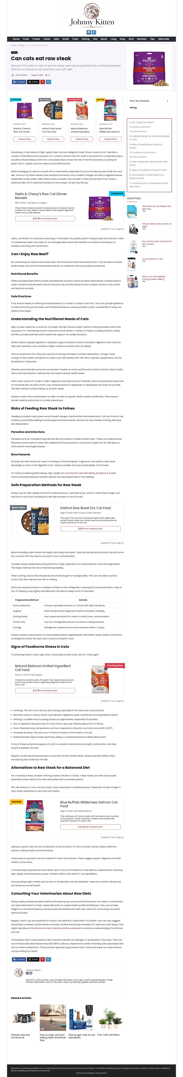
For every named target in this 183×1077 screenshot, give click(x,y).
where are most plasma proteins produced (57, 928)
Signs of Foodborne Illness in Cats (149, 169)
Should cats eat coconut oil (20, 1036)
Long (113, 38)
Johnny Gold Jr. (21, 75)
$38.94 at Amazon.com (90, 528)
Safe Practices (140, 131)
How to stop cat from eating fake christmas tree (53, 1037)
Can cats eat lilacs (108, 1034)
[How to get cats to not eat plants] (82, 1006)
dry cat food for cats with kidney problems (83, 473)
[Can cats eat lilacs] (110, 1006)
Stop (122, 38)
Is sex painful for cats (152, 259)
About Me (163, 38)
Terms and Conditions (85, 1073)
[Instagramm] (94, 32)
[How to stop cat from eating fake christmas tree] (53, 1006)
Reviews (141, 38)
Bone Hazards (140, 157)
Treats (36, 38)
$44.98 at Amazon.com (90, 826)
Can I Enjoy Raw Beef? (142, 122)
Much (104, 38)
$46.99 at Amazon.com (45, 218)
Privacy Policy (101, 1073)
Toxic (75, 38)
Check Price (24, 139)
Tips (152, 38)
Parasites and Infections (144, 152)
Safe (56, 38)
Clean (46, 38)
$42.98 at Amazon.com (45, 690)
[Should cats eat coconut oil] (24, 1006)
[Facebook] (89, 32)
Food (26, 38)
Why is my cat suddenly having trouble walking (153, 278)
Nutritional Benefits (141, 127)
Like (95, 38)
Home (16, 38)
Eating (85, 38)
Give (131, 38)
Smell (65, 38)
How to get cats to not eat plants (82, 1036)
